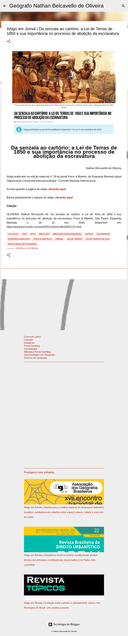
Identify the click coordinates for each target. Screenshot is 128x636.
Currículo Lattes (32, 336)
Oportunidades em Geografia (39, 354)
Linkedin (28, 339)
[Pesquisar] (123, 6)
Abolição (44, 234)
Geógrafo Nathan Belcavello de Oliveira (56, 6)
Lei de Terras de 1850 (98, 239)
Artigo (89, 234)
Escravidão (103, 234)
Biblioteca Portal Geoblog (37, 351)
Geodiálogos (30, 348)
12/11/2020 (13, 234)
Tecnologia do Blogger (66, 624)
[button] (9, 41)
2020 (32, 234)
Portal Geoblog (32, 345)
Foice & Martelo (43, 239)
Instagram (29, 342)
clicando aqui (56, 189)
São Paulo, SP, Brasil (27, 248)
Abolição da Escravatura (67, 234)
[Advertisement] (64, 304)
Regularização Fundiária (22, 244)
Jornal (59, 239)
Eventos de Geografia (35, 357)
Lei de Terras (74, 239)
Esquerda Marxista (19, 239)
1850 (24, 234)
